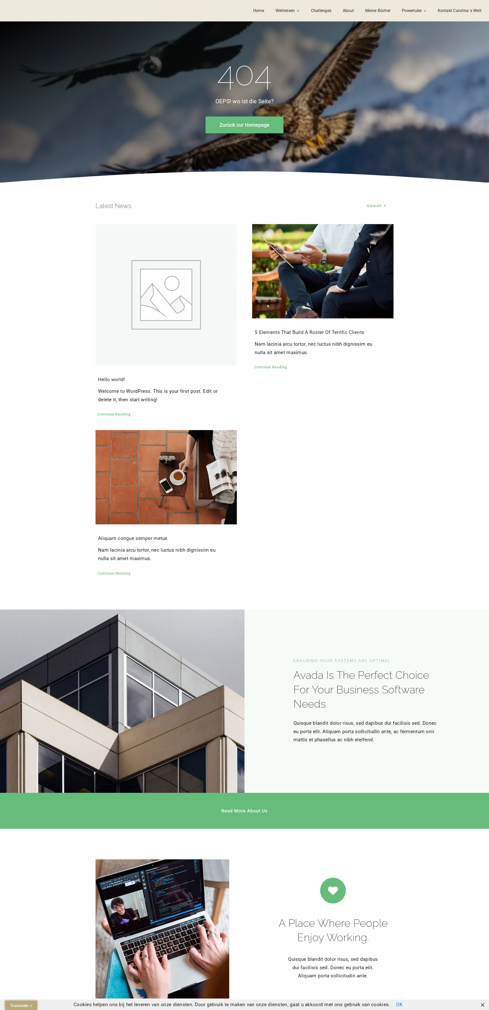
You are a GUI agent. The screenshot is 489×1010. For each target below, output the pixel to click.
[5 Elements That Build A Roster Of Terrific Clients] (322, 271)
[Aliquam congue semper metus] (166, 477)
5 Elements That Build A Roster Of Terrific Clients (309, 332)
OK (399, 1004)
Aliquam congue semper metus (133, 538)
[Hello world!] (166, 295)
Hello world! (111, 379)
